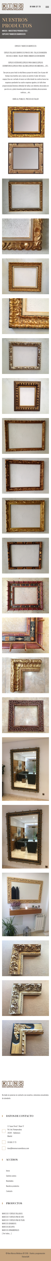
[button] (46, 7)
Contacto (9, 1191)
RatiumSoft (25, 1256)
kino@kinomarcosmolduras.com (18, 1148)
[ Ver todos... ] (7, 1233)
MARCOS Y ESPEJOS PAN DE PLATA (13, 1220)
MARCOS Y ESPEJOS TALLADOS (12, 1213)
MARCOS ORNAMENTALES (10, 1230)
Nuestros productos (18, 30)
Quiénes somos (11, 1175)
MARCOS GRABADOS (9, 1223)
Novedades (9, 1180)
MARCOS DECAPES (8, 1226)
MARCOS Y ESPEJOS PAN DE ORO (13, 1216)
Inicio (4, 30)
